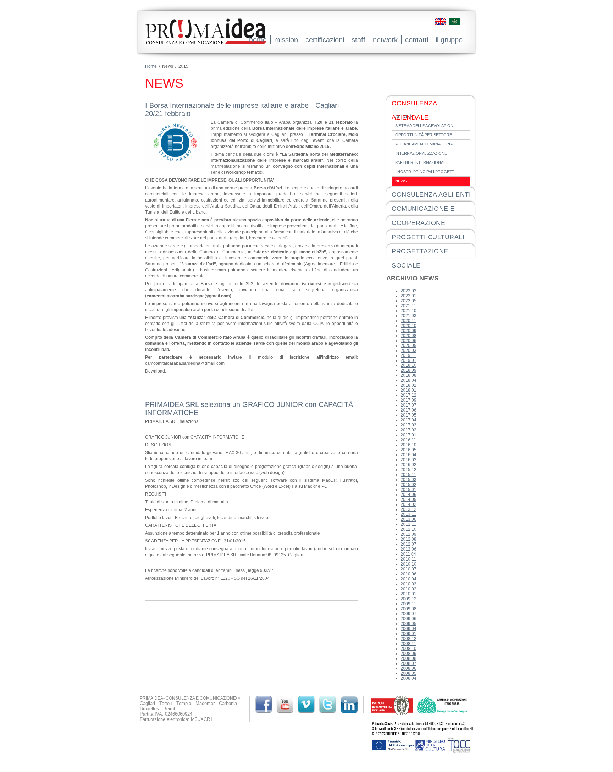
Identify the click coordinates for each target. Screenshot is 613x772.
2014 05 (408, 499)
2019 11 (408, 355)
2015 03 (408, 479)
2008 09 (408, 653)
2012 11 (408, 524)
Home (151, 66)
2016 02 (408, 464)
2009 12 (408, 598)
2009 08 (408, 608)
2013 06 (408, 519)
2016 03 (408, 459)
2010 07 (408, 569)
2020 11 (408, 320)
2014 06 (408, 494)
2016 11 (408, 439)
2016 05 (408, 449)
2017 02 (408, 430)
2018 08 (408, 375)
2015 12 (408, 469)
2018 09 (408, 370)
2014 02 (408, 504)
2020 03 (408, 350)
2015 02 (408, 484)
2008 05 (408, 673)
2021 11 (408, 305)
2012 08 (408, 539)
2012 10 (408, 529)
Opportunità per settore (423, 135)
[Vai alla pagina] (392, 713)
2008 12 (408, 638)
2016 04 (408, 454)
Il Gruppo (449, 40)
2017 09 (408, 400)
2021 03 (408, 315)
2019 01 (408, 360)
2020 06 (408, 340)
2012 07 (408, 544)
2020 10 (408, 325)
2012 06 (408, 549)
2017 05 (408, 415)
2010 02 (408, 588)
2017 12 (408, 395)
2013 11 (408, 514)
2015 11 (408, 474)
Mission (286, 40)
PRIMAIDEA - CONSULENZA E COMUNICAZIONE (205, 36)
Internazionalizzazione (421, 153)
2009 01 (408, 633)
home (258, 40)
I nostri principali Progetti (425, 172)
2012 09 (408, 534)
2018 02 (408, 385)
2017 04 (408, 420)
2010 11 (408, 559)
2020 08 (408, 335)
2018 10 (408, 365)
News (401, 181)
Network (385, 40)
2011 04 (408, 554)
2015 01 (408, 489)
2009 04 (408, 628)
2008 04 (408, 678)
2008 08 (408, 658)
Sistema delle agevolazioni (424, 125)
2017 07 (408, 405)
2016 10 (408, 444)
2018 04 (408, 380)
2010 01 (408, 593)
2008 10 (408, 648)
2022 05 (408, 300)
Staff (358, 40)
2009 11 (408, 603)
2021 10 (408, 310)
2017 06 (408, 410)
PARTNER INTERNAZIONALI (421, 162)
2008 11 (408, 643)
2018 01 (408, 390)
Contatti (416, 40)
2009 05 (408, 623)
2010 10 (408, 564)
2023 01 (408, 295)
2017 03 (408, 425)
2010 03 (408, 583)
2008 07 (408, 663)
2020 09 (408, 330)
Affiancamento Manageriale (426, 144)
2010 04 (408, 579)
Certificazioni (324, 40)
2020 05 (408, 345)
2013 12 (408, 509)
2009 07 (408, 613)
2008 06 (408, 668)
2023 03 (408, 290)
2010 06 (408, 574)
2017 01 (408, 434)
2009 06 (408, 618)
